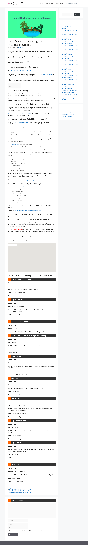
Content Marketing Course (68, 110)
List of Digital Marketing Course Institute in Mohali (20, 492)
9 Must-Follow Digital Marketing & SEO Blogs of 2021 (24, 180)
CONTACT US (77, 543)
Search (63, 11)
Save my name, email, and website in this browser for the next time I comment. (29, 531)
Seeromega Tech (49, 3)
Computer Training (59, 3)
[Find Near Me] (10, 3)
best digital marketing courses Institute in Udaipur (20, 489)
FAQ (65, 543)
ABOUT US (60, 543)
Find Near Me (18, 3)
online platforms (47, 74)
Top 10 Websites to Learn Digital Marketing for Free (27, 210)
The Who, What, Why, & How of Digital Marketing (23, 71)
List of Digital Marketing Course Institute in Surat (19, 490)
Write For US (47, 543)
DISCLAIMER (70, 543)
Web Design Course (67, 116)
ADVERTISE (54, 543)
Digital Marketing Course (71, 3)
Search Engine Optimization (18, 186)
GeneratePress (26, 543)
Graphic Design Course (68, 114)
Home (41, 3)
